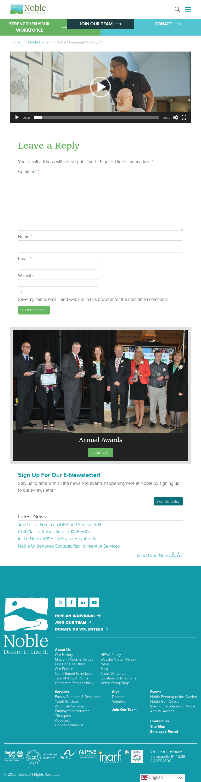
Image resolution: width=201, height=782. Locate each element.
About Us (63, 650)
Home (15, 42)
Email (24, 258)
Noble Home (38, 42)
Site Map (157, 726)
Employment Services (72, 711)
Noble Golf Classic (164, 701)
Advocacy (63, 720)
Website (26, 275)
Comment (28, 171)
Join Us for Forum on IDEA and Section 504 (59, 524)
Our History (64, 654)
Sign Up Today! (168, 501)
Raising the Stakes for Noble (172, 706)
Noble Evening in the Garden (173, 697)
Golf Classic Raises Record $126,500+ (54, 532)
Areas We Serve (113, 673)
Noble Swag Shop (114, 683)
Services (62, 692)
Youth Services (67, 701)
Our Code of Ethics (70, 664)
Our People (64, 669)
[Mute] (175, 117)
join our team (71, 622)
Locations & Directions (118, 678)
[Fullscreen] (184, 117)
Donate (118, 697)
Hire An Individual (76, 616)
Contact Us (159, 721)
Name (25, 237)
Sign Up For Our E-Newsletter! (59, 475)
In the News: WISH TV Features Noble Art (58, 539)
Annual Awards (162, 711)
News (104, 664)
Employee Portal (164, 731)
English (155, 777)
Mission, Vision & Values (74, 659)
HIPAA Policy (110, 654)
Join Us (100, 452)
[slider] (96, 117)
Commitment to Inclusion (74, 673)
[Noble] (28, 9)
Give (116, 692)
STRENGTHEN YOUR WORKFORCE (29, 27)
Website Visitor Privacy (118, 659)
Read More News (153, 555)
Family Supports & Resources (78, 697)
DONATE (163, 24)
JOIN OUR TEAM (96, 24)
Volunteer (119, 701)
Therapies (63, 715)
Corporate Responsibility (74, 683)
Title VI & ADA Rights (71, 678)
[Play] (17, 117)
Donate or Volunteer (79, 629)
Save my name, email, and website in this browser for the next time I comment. (93, 299)
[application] (100, 87)
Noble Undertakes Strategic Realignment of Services (69, 546)
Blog (104, 669)
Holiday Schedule (69, 725)
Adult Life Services (70, 706)
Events (155, 692)
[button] (100, 87)
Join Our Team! (125, 709)
